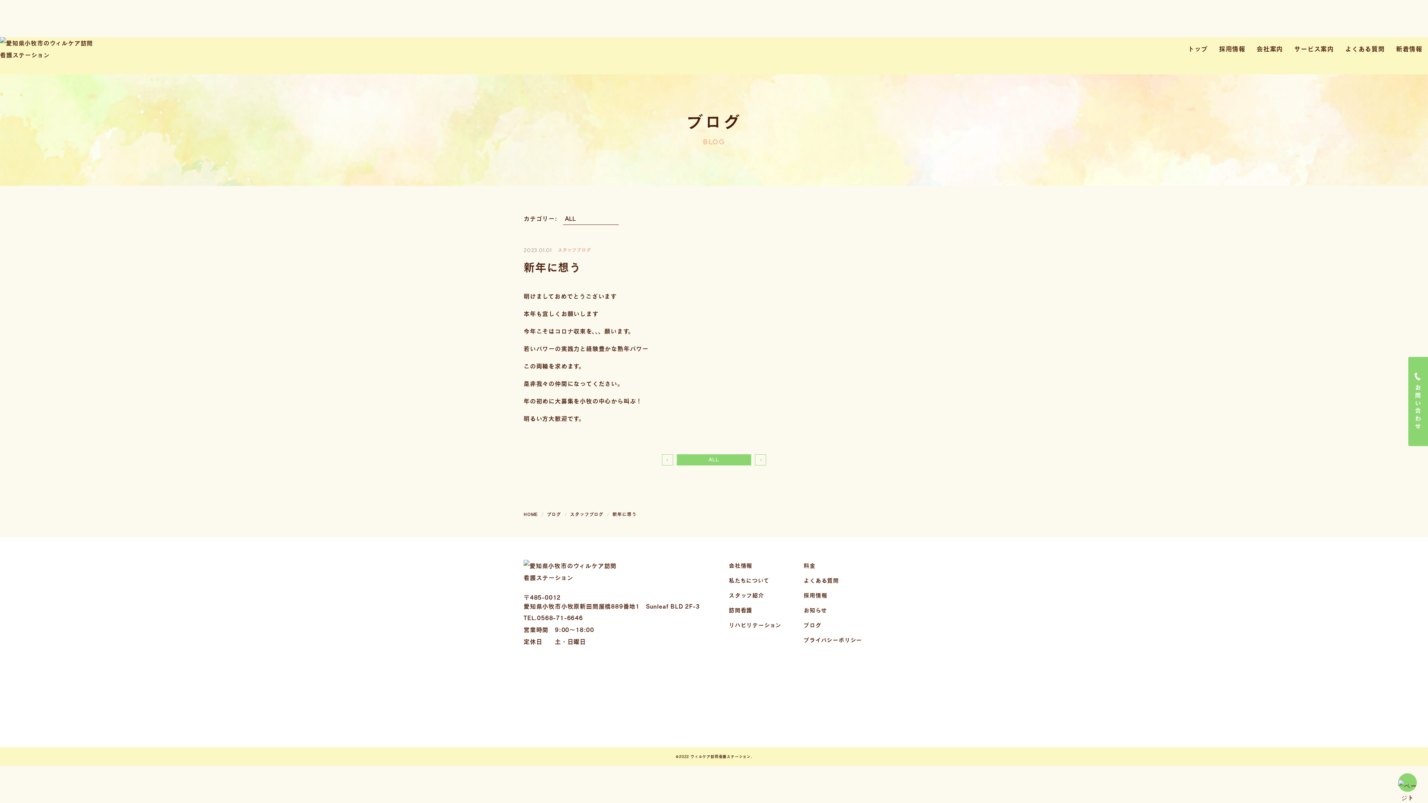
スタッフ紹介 (746, 595)
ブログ (812, 625)
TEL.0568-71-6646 (553, 617)
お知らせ (815, 610)
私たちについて (749, 580)
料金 (810, 565)
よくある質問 (1365, 49)
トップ (1197, 49)
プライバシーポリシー (833, 639)
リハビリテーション (755, 625)
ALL (714, 460)
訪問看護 (740, 610)
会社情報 (740, 565)
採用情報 (1232, 49)
